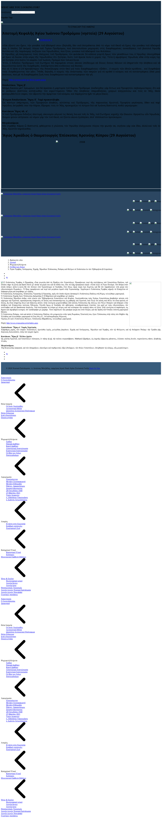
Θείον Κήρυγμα (7, 413)
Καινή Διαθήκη (12, 446)
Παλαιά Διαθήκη (12, 444)
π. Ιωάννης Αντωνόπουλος (16, 500)
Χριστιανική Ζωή (13, 528)
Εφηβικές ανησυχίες (14, 526)
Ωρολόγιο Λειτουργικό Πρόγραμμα (20, 411)
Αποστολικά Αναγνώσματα (17, 448)
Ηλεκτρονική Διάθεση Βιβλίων (13, 557)
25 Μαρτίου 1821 (13, 493)
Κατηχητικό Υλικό (13, 552)
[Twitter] (7, 278)
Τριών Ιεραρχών (12, 495)
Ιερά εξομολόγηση (8, 415)
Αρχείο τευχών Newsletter (11, 592)
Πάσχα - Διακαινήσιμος (15, 486)
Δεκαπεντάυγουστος (14, 488)
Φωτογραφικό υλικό (14, 581)
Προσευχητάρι (7, 418)
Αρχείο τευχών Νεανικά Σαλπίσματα (16, 590)
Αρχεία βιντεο (11, 583)
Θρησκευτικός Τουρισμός (11, 588)
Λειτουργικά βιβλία (14, 408)
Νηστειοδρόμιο (12, 455)
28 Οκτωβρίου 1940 (14, 491)
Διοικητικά (5, 382)
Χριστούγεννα (12, 479)
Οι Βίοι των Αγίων (13, 453)
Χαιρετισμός (6, 378)
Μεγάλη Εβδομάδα (14, 484)
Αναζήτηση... (6, 12)
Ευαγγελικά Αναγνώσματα (16, 451)
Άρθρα (9, 442)
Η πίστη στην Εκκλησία (15, 524)
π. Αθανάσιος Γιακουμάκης (17, 497)
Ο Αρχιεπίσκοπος (8, 380)
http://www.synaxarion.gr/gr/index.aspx (22, 323)
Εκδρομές (10, 555)
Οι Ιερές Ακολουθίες (14, 406)
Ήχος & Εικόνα (7, 579)
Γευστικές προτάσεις (9, 594)
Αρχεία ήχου (11, 585)
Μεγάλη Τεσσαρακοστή (15, 481)
